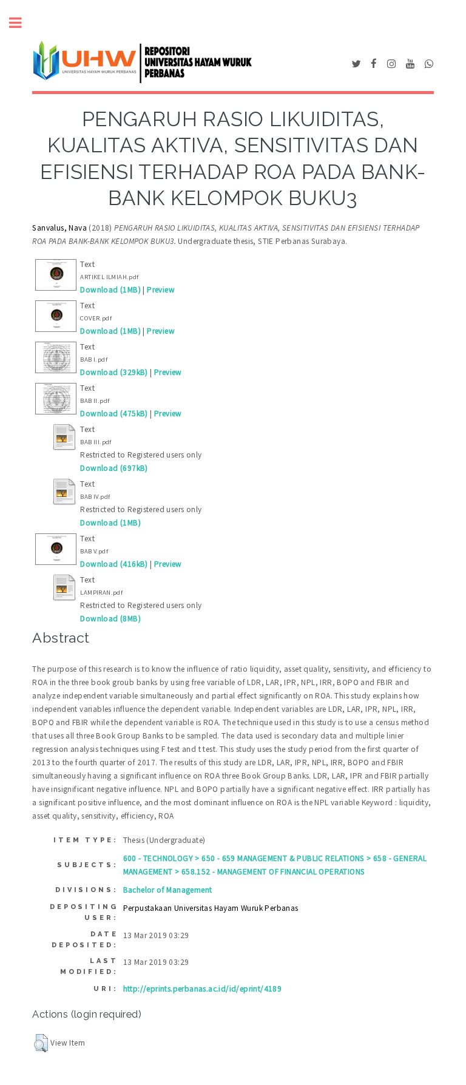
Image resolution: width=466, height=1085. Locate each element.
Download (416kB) (113, 564)
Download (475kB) (113, 413)
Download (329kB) (113, 372)
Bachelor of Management (167, 890)
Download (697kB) (113, 468)
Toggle (22, 23)
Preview (161, 290)
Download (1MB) (110, 290)
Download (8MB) (110, 618)
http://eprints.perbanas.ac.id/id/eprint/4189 (202, 989)
